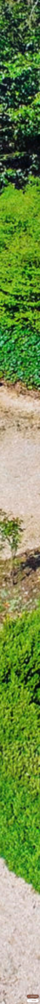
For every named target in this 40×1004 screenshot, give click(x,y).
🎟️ (32, 996)
